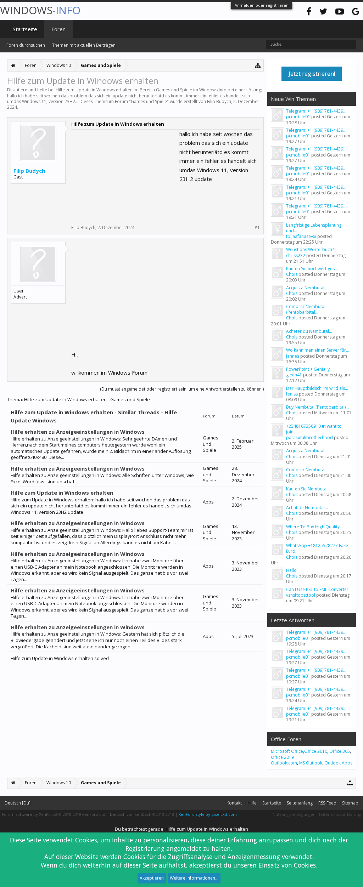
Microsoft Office (287, 751)
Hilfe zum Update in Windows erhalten (62, 492)
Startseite (25, 29)
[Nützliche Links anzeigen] (258, 65)
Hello (291, 570)
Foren (58, 29)
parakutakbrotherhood (309, 437)
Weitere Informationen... (194, 878)
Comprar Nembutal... (307, 470)
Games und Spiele (149, 101)
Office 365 (339, 751)
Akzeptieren (152, 878)
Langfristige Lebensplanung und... (313, 228)
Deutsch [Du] (17, 803)
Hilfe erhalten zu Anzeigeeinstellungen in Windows (78, 431)
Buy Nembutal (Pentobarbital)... (317, 407)
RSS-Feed (327, 803)
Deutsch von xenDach (142, 814)
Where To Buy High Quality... (314, 527)
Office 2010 (315, 751)
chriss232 (295, 255)
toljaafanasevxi (301, 236)
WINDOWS (40, 10)
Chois (291, 274)
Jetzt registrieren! (312, 74)
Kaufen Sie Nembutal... (308, 489)
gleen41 (294, 375)
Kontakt (234, 803)
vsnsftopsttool (300, 595)
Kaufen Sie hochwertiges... (312, 269)
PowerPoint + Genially (308, 369)
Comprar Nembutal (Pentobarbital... (305, 309)
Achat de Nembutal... (307, 508)
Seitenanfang (300, 803)
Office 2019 (282, 757)
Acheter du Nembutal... (309, 331)
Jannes (292, 356)
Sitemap (350, 803)
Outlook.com (284, 763)
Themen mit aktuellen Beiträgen (84, 45)
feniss (292, 394)
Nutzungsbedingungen (294, 814)
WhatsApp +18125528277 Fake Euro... (317, 548)
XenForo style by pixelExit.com (208, 814)
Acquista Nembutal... (307, 288)
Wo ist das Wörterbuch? (310, 249)
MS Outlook (310, 763)
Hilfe (252, 803)
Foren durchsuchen (25, 45)
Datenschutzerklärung (340, 814)
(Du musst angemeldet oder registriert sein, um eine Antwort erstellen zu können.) (182, 389)
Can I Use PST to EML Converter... (319, 589)
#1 (257, 228)
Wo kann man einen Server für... (317, 350)
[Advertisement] (124, 174)
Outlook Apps (338, 763)
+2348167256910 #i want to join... (314, 429)
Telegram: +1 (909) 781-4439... (316, 111)
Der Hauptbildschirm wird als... (317, 388)
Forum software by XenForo (54, 814)
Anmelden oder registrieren (262, 5)
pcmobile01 (298, 117)
